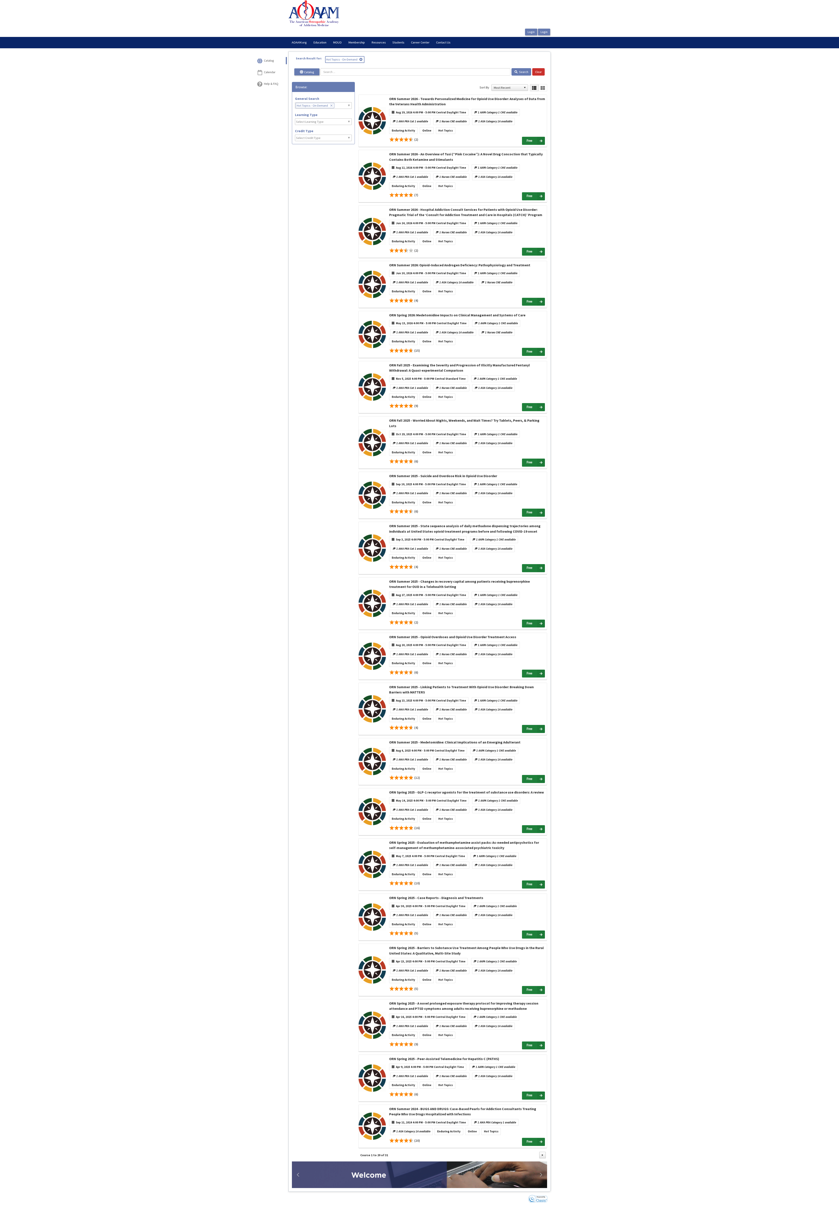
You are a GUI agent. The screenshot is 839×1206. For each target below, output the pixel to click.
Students (398, 42)
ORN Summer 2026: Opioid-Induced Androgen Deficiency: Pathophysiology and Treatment (459, 265)
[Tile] (543, 87)
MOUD (337, 42)
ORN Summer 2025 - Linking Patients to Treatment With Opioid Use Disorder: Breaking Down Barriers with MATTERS (461, 689)
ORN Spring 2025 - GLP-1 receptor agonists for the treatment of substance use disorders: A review (466, 792)
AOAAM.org (299, 42)
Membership (356, 42)
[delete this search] (361, 59)
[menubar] (371, 42)
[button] (525, 87)
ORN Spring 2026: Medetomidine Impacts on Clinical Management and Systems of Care (457, 315)
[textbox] (337, 105)
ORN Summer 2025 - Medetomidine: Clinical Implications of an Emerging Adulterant (454, 742)
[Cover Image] (372, 121)
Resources (378, 42)
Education (319, 42)
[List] (534, 87)
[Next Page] (542, 1155)
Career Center (420, 42)
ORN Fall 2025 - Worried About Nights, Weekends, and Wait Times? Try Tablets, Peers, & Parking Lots (464, 423)
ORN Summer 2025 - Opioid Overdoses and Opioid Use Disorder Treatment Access (452, 637)
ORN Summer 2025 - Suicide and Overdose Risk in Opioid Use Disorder (443, 476)
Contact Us (443, 42)
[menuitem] (299, 42)
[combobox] (508, 87)
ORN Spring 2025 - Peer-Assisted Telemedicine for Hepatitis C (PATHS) (444, 1059)
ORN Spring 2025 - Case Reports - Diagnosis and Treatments (436, 898)
